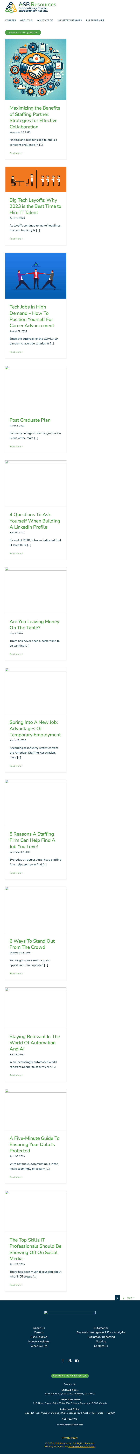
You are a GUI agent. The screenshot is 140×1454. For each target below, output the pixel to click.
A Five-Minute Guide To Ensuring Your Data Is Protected (35, 1144)
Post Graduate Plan (30, 420)
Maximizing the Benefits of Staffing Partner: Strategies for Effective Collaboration (35, 117)
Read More (15, 153)
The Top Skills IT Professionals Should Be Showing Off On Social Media (35, 1249)
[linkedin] (77, 1360)
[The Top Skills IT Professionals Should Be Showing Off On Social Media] (35, 1211)
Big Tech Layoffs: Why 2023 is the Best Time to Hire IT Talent (35, 206)
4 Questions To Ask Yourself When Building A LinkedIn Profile (35, 520)
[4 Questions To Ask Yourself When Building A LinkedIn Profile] (35, 483)
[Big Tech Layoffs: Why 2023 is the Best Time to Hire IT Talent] (35, 179)
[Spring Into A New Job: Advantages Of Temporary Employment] (35, 691)
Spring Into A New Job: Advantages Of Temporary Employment (35, 728)
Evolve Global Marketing (81, 1446)
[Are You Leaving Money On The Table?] (35, 590)
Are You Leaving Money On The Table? (34, 624)
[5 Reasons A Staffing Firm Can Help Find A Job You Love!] (35, 803)
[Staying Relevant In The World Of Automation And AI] (35, 1007)
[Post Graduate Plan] (35, 389)
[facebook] (63, 1360)
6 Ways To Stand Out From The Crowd (32, 944)
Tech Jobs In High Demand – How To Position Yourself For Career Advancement (32, 316)
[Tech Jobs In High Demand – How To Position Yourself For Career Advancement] (35, 276)
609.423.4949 (70, 1418)
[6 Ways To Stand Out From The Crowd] (35, 910)
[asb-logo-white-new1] (70, 1312)
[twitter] (70, 1360)
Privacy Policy (70, 1437)
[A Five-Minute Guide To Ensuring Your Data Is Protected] (35, 1109)
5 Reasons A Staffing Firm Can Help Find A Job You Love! (32, 840)
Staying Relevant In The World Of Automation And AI (35, 1042)
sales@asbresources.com (70, 1424)
